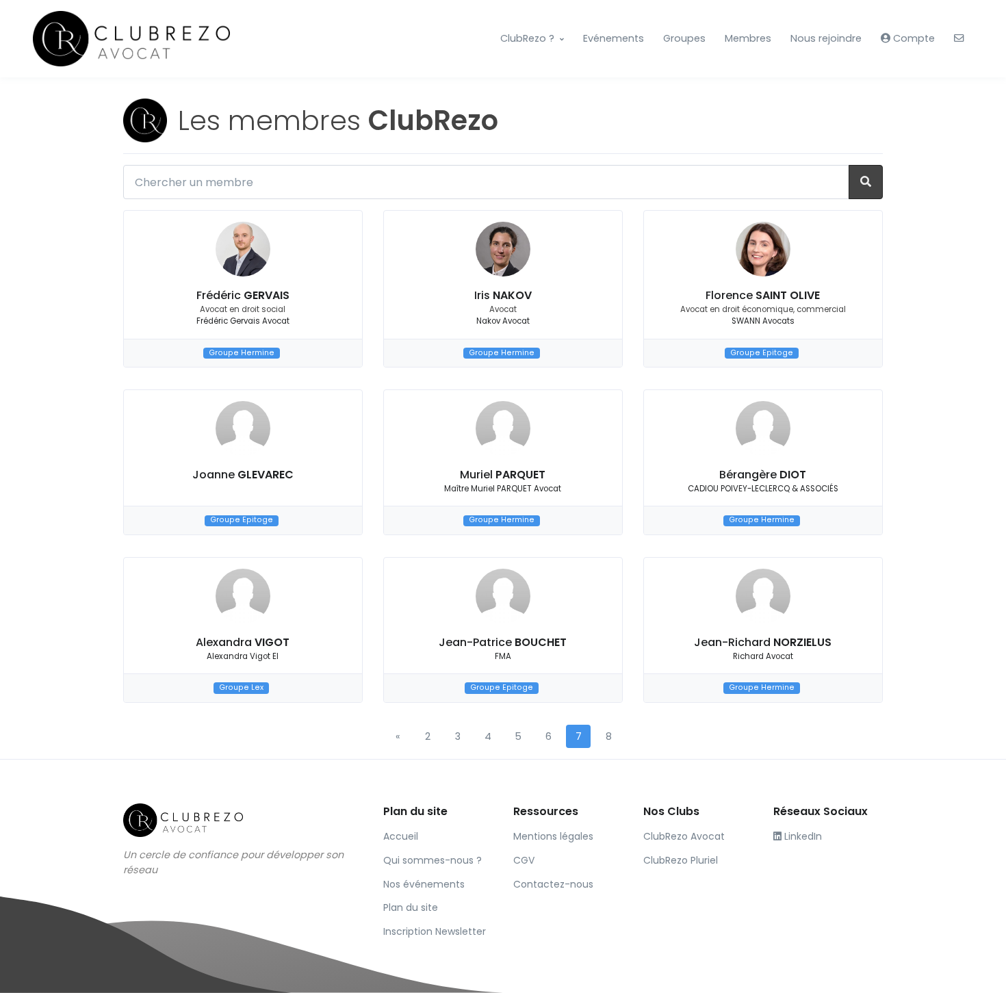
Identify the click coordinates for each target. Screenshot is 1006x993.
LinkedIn (802, 836)
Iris (503, 295)
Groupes (684, 38)
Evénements (613, 38)
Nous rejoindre (826, 38)
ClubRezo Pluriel (680, 860)
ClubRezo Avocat (684, 836)
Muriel (502, 474)
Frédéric (242, 295)
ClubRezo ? (527, 38)
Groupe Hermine (241, 353)
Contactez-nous (553, 884)
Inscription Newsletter (434, 931)
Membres (748, 38)
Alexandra (242, 642)
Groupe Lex (241, 687)
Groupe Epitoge (761, 353)
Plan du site (410, 907)
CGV (523, 860)
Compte (912, 38)
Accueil (400, 836)
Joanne (243, 474)
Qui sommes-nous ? (432, 860)
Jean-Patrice (503, 642)
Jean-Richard (762, 642)
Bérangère (762, 474)
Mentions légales (553, 836)
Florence (763, 295)
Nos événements (424, 884)
